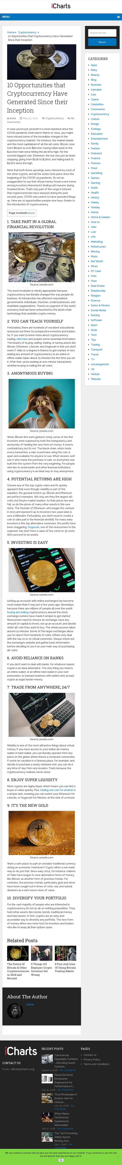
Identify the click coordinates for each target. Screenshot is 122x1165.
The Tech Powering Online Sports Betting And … (66, 1137)
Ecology (96, 128)
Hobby (95, 202)
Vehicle (95, 374)
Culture (95, 119)
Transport (96, 349)
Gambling (96, 173)
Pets (93, 276)
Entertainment (99, 138)
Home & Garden (100, 217)
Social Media (98, 310)
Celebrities (97, 104)
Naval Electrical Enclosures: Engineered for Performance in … (64, 1080)
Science (95, 300)
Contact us (90, 1054)
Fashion (95, 148)
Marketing (97, 241)
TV (92, 359)
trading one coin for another (56, 790)
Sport (94, 325)
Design (95, 123)
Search (102, 42)
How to (95, 222)
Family (95, 143)
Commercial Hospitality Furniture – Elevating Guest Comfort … (66, 1061)
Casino (95, 99)
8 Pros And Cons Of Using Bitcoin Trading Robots (65, 967)
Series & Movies (100, 305)
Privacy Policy (92, 1059)
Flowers (95, 163)
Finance (95, 158)
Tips (93, 339)
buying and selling (17, 612)
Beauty (95, 74)
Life (93, 236)
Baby (94, 70)
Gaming (95, 182)
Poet (94, 280)
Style (94, 329)
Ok (61, 1160)
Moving (95, 251)
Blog (93, 79)
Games (95, 177)
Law (93, 231)
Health (95, 192)
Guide (94, 187)
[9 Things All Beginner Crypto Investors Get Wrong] (41, 953)
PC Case (96, 271)
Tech (94, 334)
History (95, 197)
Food (94, 168)
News (94, 266)
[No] (118, 1157)
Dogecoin (33, 527)
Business (96, 84)
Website (96, 379)
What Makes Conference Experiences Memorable (61, 1119)
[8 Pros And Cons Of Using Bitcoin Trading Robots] (65, 953)
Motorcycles (98, 246)
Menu (6, 16)
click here (22, 338)
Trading (95, 344)
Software (96, 320)
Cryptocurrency (54, 118)
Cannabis (96, 89)
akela (13, 118)
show (31, 213)
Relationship (98, 290)
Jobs (93, 226)
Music (94, 256)
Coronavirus (98, 109)
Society (95, 315)
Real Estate (98, 285)
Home (94, 212)
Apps (94, 65)
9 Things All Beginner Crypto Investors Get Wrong (41, 969)
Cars (93, 94)
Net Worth (97, 261)
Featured (96, 153)
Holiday (95, 207)
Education (97, 133)
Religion (95, 295)
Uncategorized (100, 364)
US (92, 369)
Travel (94, 354)
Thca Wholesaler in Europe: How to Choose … (65, 1098)
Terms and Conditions (96, 1064)
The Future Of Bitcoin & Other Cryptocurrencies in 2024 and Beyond (18, 971)
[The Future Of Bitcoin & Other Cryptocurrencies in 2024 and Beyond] (18, 953)
